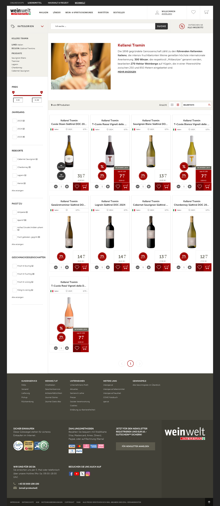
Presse (73, 397)
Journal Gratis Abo (53, 401)
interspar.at (108, 385)
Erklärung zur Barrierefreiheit (82, 410)
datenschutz (28, 502)
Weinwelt (80, 3)
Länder (57, 12)
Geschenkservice (52, 389)
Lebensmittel (35, 3)
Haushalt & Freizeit (58, 3)
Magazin (43, 12)
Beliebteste (188, 105)
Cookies (73, 405)
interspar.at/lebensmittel (114, 389)
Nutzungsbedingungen (51, 502)
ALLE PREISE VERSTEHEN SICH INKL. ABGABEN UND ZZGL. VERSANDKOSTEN (112, 502)
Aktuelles (74, 389)
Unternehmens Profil (79, 385)
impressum (15, 502)
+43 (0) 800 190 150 (28, 484)
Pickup (24, 397)
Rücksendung (27, 401)
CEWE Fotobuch (110, 397)
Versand (24, 389)
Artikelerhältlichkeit (53, 393)
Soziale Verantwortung (80, 401)
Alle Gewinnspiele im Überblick (146, 385)
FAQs (23, 385)
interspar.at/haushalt (112, 393)
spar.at (106, 401)
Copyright (69, 502)
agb (37, 502)
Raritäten (103, 12)
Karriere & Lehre (77, 393)
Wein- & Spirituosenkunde (79, 12)
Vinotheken (50, 385)
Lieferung (25, 393)
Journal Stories (51, 397)
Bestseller (119, 12)
